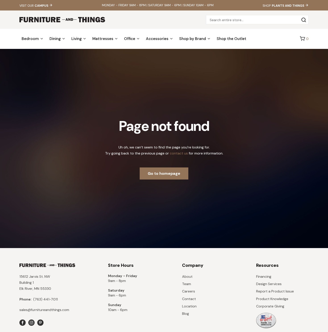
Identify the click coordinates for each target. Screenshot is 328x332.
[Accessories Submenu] (171, 39)
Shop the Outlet (231, 38)
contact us (179, 153)
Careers (188, 291)
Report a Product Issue (275, 291)
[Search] (303, 20)
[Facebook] (22, 322)
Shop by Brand (192, 38)
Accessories (157, 38)
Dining (55, 38)
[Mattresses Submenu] (116, 39)
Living (76, 38)
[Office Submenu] (138, 39)
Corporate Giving (270, 306)
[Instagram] (31, 322)
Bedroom (30, 38)
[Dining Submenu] (64, 39)
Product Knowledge (272, 299)
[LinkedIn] (40, 322)
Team (186, 284)
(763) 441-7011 (38, 299)
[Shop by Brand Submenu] (209, 39)
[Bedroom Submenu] (42, 39)
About (187, 276)
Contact (189, 299)
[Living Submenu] (85, 39)
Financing (263, 276)
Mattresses (102, 38)
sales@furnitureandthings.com (44, 309)
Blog (185, 313)
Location (189, 306)
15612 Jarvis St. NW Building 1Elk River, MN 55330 (35, 282)
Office (129, 38)
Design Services (269, 284)
